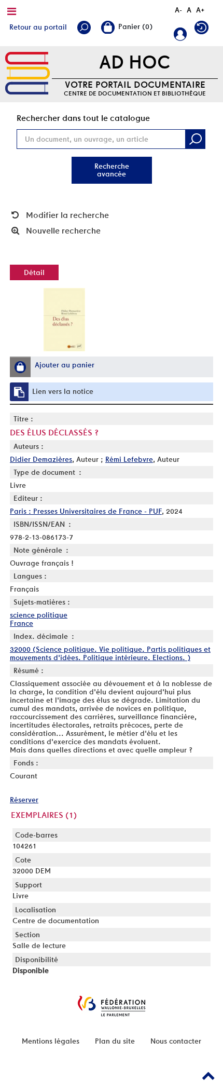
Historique (204, 29)
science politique (38, 615)
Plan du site (115, 1041)
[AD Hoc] (27, 73)
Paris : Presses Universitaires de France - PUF (86, 511)
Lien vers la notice (62, 391)
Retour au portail (38, 27)
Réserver (24, 800)
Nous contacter (175, 1041)
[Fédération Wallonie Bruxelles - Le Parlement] (111, 1006)
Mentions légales (50, 1041)
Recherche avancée (111, 170)
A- (178, 10)
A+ (200, 10)
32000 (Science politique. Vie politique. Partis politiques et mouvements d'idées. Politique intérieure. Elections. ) (110, 653)
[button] (20, 367)
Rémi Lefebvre (129, 459)
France (21, 623)
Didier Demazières (41, 459)
